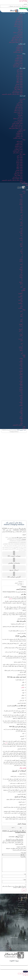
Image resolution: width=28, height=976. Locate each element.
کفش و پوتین (20, 56)
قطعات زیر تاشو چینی (18, 90)
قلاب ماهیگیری (19, 50)
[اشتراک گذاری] (24, 973)
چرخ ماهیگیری (19, 47)
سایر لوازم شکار (19, 21)
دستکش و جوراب (19, 61)
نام (25, 874)
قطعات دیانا (20, 73)
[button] (27, 2)
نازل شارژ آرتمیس (9, 549)
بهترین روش (23, 767)
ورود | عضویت (14, 960)
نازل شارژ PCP (17, 549)
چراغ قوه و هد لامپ (18, 35)
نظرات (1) (20, 584)
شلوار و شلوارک (19, 58)
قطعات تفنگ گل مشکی (17, 92)
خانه (25, 430)
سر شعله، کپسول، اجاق (17, 39)
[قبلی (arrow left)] (27, 975)
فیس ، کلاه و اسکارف (18, 65)
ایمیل (24, 879)
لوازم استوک (22, 95)
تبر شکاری (20, 30)
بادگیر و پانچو (20, 55)
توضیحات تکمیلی (18, 583)
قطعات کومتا (20, 78)
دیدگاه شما (23, 856)
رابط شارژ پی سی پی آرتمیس (11, 547)
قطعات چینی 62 (19, 86)
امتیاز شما (23, 852)
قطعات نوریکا (19, 76)
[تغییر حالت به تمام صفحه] (22, 973)
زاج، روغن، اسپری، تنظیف (17, 40)
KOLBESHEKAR (13, 542)
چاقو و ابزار (20, 34)
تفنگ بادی (20, 16)
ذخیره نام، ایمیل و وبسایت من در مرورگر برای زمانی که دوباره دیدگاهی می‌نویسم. (14, 887)
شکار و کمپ (22, 13)
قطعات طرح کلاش (18, 87)
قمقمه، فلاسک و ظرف (17, 37)
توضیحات (20, 581)
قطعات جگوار (19, 81)
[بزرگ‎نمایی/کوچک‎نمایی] (19, 973)
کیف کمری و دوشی (18, 26)
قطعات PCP (20, 82)
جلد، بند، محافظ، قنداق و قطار (16, 42)
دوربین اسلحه (20, 17)
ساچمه (21, 14)
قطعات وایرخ (20, 74)
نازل (6, 742)
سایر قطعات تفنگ (18, 89)
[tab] (12, 581)
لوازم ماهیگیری (21, 43)
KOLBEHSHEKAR (21, 540)
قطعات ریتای (20, 79)
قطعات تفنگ (22, 68)
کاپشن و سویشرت (18, 63)
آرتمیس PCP (20, 430)
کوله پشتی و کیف (19, 22)
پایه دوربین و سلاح (18, 24)
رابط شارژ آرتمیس (22, 545)
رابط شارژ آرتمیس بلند (12, 545)
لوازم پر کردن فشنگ (18, 32)
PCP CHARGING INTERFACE (18, 544)
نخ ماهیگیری (20, 45)
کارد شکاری (20, 27)
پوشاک (23, 53)
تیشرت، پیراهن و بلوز (18, 66)
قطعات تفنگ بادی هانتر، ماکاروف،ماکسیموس (12, 94)
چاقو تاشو (20, 29)
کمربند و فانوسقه (19, 60)
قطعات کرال (20, 71)
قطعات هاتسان (19, 84)
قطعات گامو (20, 69)
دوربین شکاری (19, 19)
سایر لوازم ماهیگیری (18, 52)
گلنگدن (22, 687)
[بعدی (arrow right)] (24, 975)
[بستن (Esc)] (27, 973)
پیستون (10, 598)
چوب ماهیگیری (19, 48)
